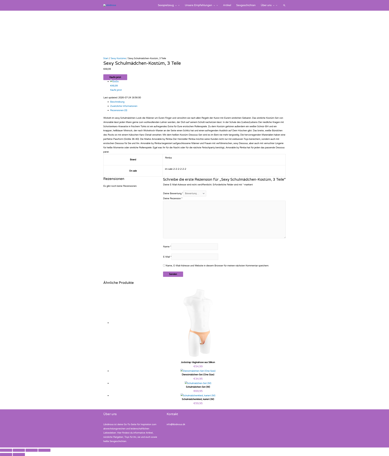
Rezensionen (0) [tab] (118, 110)
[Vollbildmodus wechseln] (19, 450)
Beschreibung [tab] (117, 101)
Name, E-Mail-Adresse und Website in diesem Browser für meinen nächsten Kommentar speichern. (217, 265)
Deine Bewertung (173, 193)
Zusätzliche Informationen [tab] (123, 106)
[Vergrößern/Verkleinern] (6, 450)
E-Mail (167, 256)
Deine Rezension (172, 198)
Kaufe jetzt (115, 77)
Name (167, 246)
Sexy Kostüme (118, 58)
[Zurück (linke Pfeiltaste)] (6, 454)
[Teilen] (32, 450)
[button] (175, 5)
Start (105, 58)
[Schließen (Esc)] (44, 450)
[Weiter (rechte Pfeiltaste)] (19, 454)
